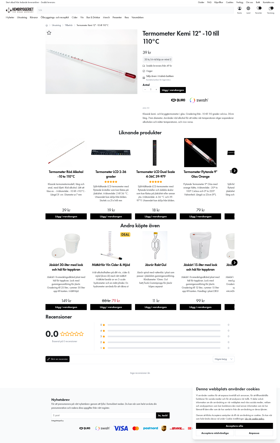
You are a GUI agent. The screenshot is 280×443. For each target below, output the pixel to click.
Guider (201, 2)
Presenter (117, 17)
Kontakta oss (268, 2)
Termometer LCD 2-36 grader (111, 174)
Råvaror (34, 17)
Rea (127, 17)
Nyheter (10, 17)
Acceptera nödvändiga (215, 433)
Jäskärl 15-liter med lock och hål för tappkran (200, 267)
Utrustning (22, 17)
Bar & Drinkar (93, 17)
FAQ (209, 2)
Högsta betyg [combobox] (221, 359)
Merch (106, 17)
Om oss (249, 2)
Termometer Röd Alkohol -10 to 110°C (66, 174)
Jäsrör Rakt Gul (155, 264)
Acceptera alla (234, 426)
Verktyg (239, 2)
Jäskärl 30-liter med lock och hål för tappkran (66, 267)
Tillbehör (69, 25)
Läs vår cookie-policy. (254, 418)
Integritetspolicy (57, 420)
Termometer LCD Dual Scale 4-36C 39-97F (155, 174)
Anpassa (254, 433)
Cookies (229, 2)
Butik (258, 2)
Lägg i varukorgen (173, 90)
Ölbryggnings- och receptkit (55, 17)
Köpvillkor (218, 2)
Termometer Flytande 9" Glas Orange (200, 174)
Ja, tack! (163, 415)
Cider (74, 17)
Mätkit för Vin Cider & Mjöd (111, 264)
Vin (82, 17)
